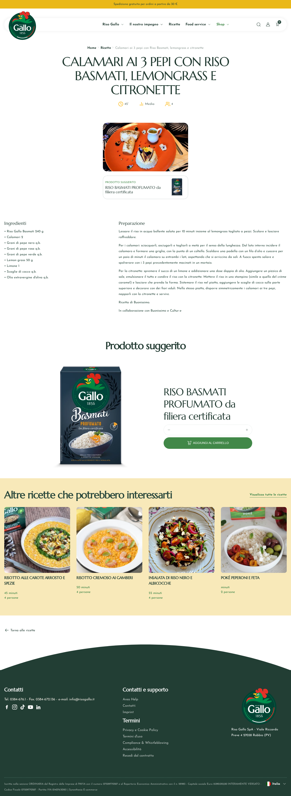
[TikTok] (22, 707)
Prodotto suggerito (120, 182)
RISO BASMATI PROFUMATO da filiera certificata (199, 404)
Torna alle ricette (22, 630)
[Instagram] (14, 707)
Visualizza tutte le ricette (268, 494)
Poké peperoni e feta (240, 577)
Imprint (128, 712)
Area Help (130, 699)
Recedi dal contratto (138, 755)
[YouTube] (30, 707)
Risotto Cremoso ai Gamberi (104, 577)
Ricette (106, 48)
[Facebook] (6, 707)
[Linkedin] (38, 707)
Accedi (49, 97)
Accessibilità (132, 749)
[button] (259, 24)
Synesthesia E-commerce (83, 790)
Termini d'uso (133, 736)
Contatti (129, 706)
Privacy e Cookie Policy (140, 730)
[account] (268, 24)
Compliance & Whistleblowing (146, 743)
